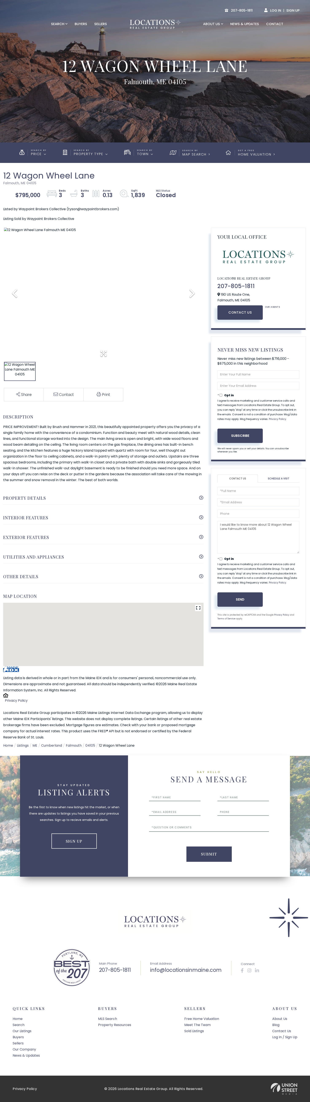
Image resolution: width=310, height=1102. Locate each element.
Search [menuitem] (57, 24)
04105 (90, 745)
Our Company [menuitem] (24, 1049)
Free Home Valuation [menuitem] (201, 1018)
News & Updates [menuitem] (244, 24)
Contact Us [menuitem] (281, 1031)
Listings (23, 745)
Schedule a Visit (278, 478)
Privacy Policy (16, 700)
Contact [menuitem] (274, 24)
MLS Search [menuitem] (107, 1018)
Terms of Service (226, 618)
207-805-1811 (236, 286)
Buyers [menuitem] (81, 24)
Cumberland (51, 745)
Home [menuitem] (18, 1018)
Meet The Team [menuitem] (197, 1024)
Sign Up (292, 10)
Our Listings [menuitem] (22, 1031)
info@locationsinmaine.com (186, 970)
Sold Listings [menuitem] (194, 1031)
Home (8, 745)
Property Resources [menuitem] (114, 1024)
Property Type (88, 154)
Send (240, 599)
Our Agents (272, 307)
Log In (275, 10)
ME (34, 745)
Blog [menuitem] (275, 1024)
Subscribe (240, 435)
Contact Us (240, 312)
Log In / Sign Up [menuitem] (284, 1037)
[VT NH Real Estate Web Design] (284, 1089)
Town (143, 154)
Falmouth (74, 745)
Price (36, 154)
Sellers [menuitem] (100, 24)
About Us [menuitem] (211, 24)
